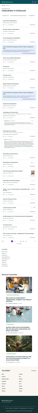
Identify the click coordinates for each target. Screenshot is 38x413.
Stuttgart (20, 378)
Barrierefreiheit (16, 408)
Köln (20, 376)
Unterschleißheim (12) (6, 257)
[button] (33, 2)
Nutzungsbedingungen (23, 408)
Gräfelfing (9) (4, 260)
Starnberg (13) (4, 255)
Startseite (3, 5)
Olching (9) (4, 262)
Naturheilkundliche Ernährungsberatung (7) (19, 15)
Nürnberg (21, 388)
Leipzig (20, 381)
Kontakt (7, 408)
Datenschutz (11, 408)
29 (20, 241)
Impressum (31, 408)
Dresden (20, 386)
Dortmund (4, 383)
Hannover (3, 388)
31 (25, 241)
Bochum (20, 390)
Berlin (3, 374)
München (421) (4, 251)
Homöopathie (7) (32, 15)
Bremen (3, 386)
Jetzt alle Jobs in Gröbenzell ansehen (28, 53)
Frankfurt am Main (5, 378)
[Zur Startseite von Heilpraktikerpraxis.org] (7, 2)
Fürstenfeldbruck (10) (6, 258)
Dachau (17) (4, 253)
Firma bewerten (32, 24)
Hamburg (21, 374)
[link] (19, 22)
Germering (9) (4, 264)
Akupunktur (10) (6, 15)
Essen (20, 383)
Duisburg (3, 390)
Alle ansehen (33, 370)
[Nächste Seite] (35, 241)
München (3, 376)
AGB (28, 408)
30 (23, 241)
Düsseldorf (4, 381)
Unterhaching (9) (5, 265)
